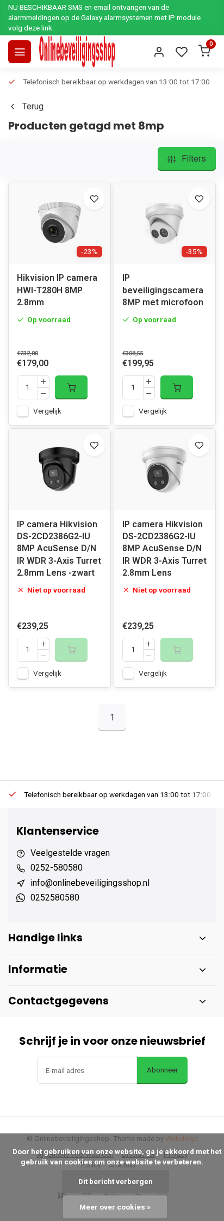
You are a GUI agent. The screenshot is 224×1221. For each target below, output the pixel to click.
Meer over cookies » (115, 1206)
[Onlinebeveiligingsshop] (77, 51)
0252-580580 (56, 867)
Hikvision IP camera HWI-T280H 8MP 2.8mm (57, 290)
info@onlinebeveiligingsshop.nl (90, 883)
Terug (32, 106)
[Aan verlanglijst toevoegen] (94, 198)
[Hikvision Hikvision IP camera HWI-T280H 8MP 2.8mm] (59, 223)
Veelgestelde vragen (70, 853)
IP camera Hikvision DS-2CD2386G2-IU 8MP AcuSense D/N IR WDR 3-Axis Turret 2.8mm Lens (164, 548)
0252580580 (54, 897)
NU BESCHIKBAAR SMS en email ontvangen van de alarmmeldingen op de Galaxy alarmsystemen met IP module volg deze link (104, 17)
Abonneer (162, 1070)
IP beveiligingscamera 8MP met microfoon (162, 290)
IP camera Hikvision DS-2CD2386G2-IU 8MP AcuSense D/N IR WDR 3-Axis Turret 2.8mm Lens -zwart (59, 548)
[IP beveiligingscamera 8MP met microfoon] (165, 223)
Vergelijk (47, 410)
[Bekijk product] (71, 387)
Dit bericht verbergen (115, 1181)
